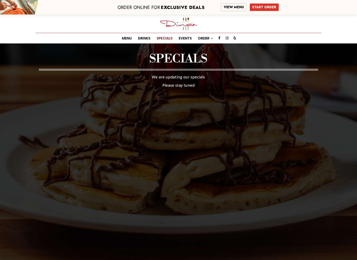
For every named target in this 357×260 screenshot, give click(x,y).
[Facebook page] (219, 38)
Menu (127, 38)
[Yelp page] (234, 38)
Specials (165, 38)
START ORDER (264, 7)
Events (185, 38)
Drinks (144, 38)
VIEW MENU (234, 7)
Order (204, 38)
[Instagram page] (227, 38)
